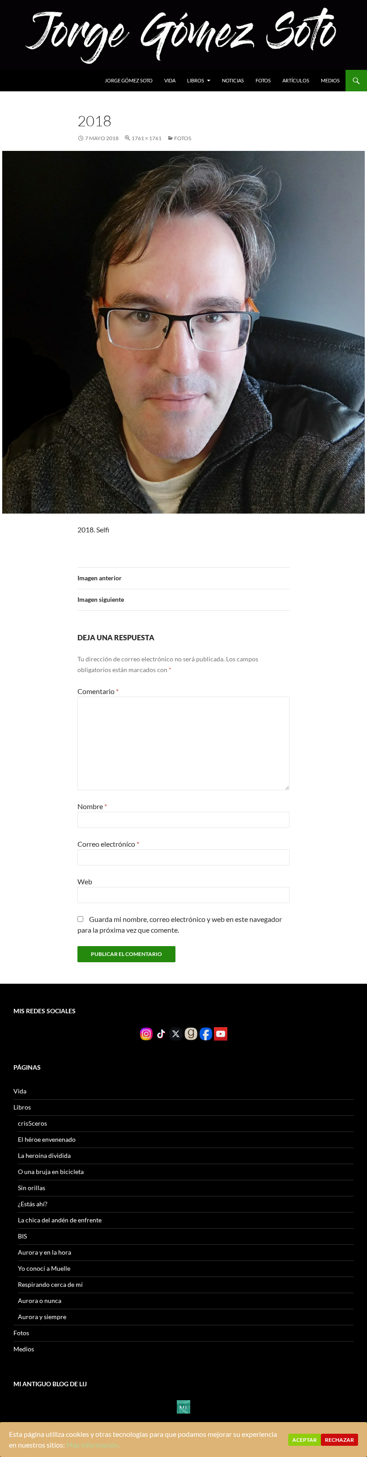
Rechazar (339, 1439)
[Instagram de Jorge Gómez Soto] (146, 1033)
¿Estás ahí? (32, 1204)
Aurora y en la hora (44, 1252)
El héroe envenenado (47, 1139)
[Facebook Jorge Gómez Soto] (206, 1033)
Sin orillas (31, 1187)
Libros (195, 80)
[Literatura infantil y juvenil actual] (183, 1406)
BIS (22, 1236)
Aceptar (304, 1439)
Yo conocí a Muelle (44, 1268)
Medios (330, 80)
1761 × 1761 (147, 138)
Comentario (98, 691)
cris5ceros (32, 1123)
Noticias (233, 80)
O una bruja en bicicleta (51, 1171)
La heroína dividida (44, 1155)
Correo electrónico (108, 844)
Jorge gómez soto (129, 80)
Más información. (92, 1444)
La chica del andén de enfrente (60, 1220)
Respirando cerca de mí (50, 1284)
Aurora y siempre (42, 1316)
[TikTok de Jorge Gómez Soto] (161, 1033)
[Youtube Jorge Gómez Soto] (220, 1033)
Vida (169, 80)
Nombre (92, 806)
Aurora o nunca (39, 1300)
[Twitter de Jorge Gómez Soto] (176, 1033)
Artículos (295, 80)
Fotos (263, 80)
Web (84, 881)
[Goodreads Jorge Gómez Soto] (190, 1033)
